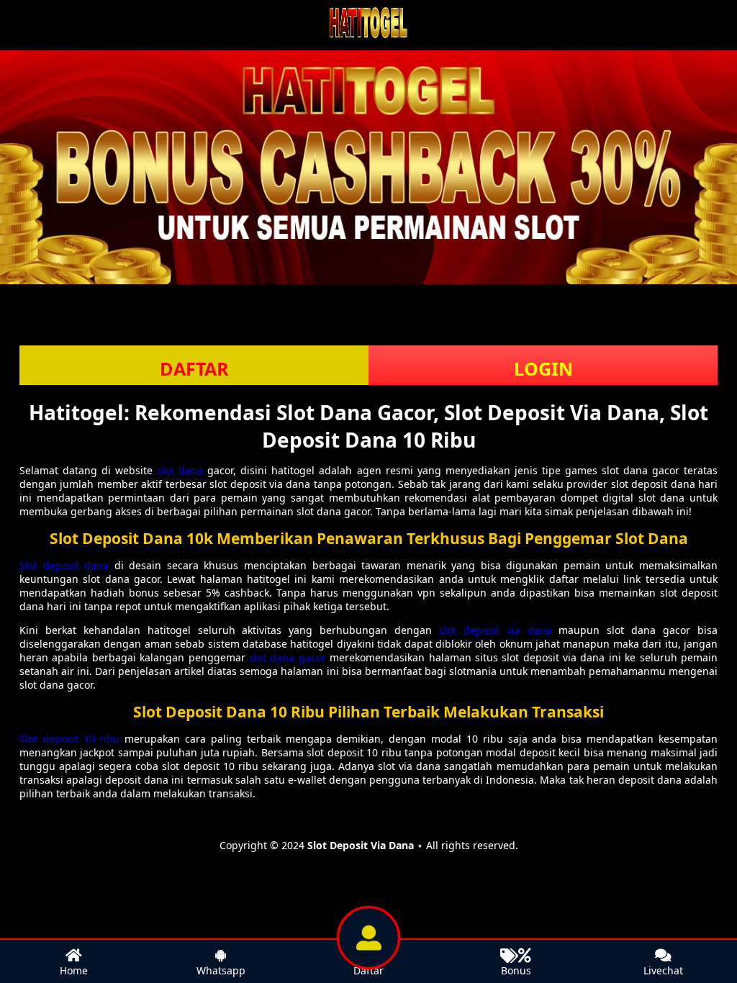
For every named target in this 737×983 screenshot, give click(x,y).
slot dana (180, 470)
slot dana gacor (287, 657)
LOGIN (543, 368)
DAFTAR (194, 368)
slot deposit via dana (495, 630)
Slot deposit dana (64, 565)
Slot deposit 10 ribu (69, 739)
